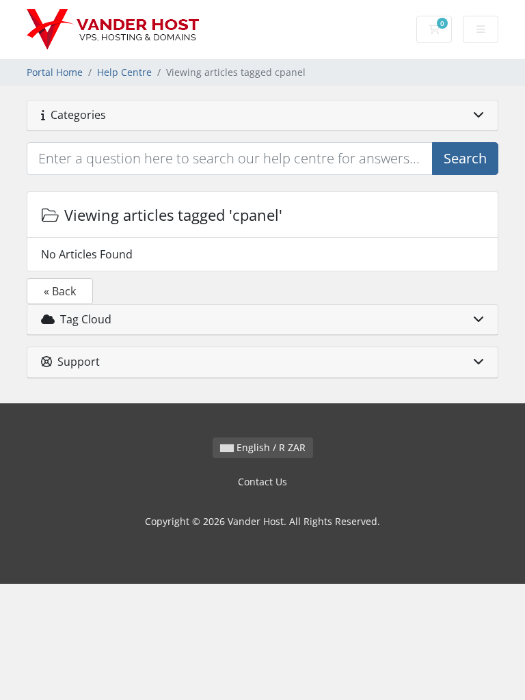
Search (465, 158)
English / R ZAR (270, 447)
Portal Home (55, 72)
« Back (60, 291)
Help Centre (124, 72)
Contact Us (262, 481)
